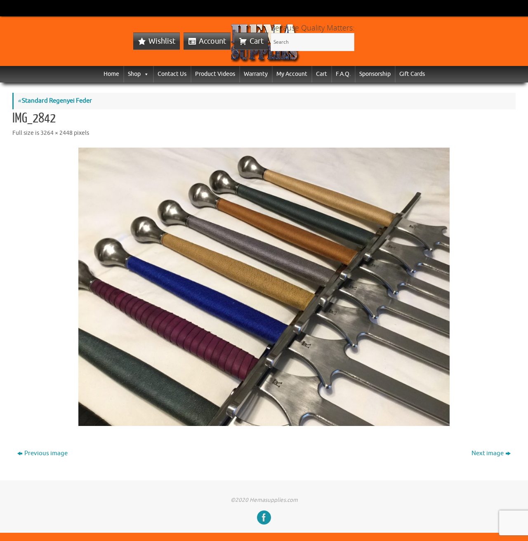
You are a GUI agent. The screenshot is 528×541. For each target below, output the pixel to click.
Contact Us (172, 74)
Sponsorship (375, 74)
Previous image (46, 453)
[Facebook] (264, 517)
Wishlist (161, 41)
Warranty (256, 74)
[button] (145, 74)
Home (111, 74)
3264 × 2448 (56, 132)
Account (212, 41)
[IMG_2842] (264, 287)
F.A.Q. (343, 74)
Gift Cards (412, 74)
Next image (487, 453)
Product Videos (215, 74)
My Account (291, 74)
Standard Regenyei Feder (55, 101)
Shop (134, 74)
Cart (257, 41)
